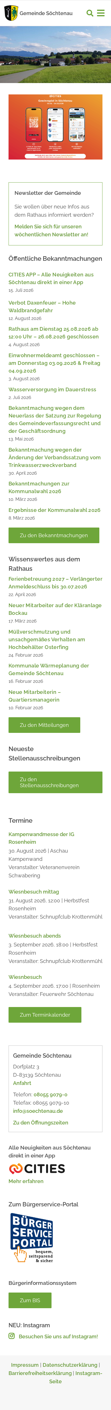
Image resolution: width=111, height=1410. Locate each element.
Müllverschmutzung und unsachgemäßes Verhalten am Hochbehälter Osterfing (47, 639)
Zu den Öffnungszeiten (40, 1123)
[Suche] (90, 13)
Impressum (25, 1365)
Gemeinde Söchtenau (46, 13)
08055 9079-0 (50, 1094)
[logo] (11, 7)
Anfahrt (22, 1083)
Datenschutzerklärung (70, 1365)
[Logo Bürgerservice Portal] (31, 1214)
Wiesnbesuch (25, 977)
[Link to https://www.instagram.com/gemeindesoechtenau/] (12, 1335)
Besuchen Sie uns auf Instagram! (58, 1336)
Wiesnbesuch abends (35, 936)
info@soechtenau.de (38, 1111)
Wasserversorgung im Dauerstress (52, 389)
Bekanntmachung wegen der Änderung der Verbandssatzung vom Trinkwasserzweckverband (55, 457)
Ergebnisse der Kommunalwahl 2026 (55, 510)
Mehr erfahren (26, 1181)
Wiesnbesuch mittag (34, 892)
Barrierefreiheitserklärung (41, 1373)
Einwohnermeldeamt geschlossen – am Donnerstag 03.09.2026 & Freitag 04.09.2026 (54, 363)
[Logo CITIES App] (37, 1165)
